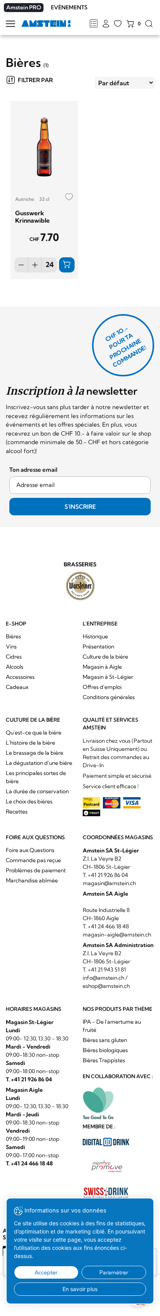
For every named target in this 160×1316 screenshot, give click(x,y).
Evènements (69, 7)
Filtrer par (35, 80)
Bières (13, 636)
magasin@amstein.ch (109, 883)
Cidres (14, 656)
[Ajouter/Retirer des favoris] (69, 197)
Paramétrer (113, 1272)
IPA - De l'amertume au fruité (112, 1025)
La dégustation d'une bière (39, 762)
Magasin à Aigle (102, 666)
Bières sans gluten (105, 1040)
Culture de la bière (105, 656)
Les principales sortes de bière (36, 777)
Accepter (46, 1272)
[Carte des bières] (93, 24)
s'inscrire (80, 506)
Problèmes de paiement (36, 870)
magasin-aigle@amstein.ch (117, 934)
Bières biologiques (105, 1050)
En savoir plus (80, 1289)
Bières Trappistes (104, 1060)
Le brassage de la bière (34, 752)
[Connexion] (106, 24)
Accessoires (20, 676)
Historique (95, 636)
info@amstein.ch (103, 977)
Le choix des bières (29, 801)
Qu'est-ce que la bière (33, 732)
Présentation (98, 646)
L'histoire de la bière (30, 742)
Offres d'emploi (102, 687)
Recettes (17, 811)
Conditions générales (109, 697)
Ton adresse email (33, 469)
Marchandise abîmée (32, 880)
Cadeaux (17, 687)
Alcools (14, 666)
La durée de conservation (37, 791)
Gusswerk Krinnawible (32, 216)
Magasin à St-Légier (108, 676)
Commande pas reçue (33, 860)
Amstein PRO (23, 7)
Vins (11, 646)
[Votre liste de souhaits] (118, 24)
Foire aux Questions (30, 850)
